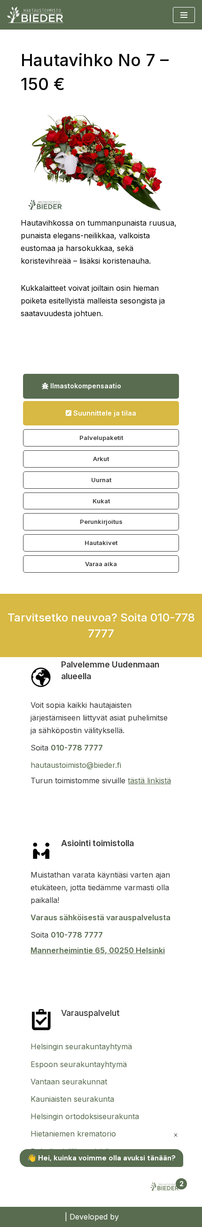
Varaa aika (101, 564)
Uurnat (101, 480)
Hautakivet (101, 542)
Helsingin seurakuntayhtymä (81, 1046)
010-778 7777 (77, 747)
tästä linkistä (149, 780)
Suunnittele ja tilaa (103, 413)
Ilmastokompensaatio (84, 386)
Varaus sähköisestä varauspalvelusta (101, 917)
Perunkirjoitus (101, 521)
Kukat (101, 501)
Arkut (101, 458)
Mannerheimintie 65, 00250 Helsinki (98, 950)
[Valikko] (184, 15)
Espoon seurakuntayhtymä (79, 1064)
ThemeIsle (139, 1216)
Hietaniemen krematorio (73, 1133)
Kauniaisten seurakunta (72, 1099)
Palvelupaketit (101, 437)
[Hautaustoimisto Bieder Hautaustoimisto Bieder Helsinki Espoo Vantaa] (35, 15)
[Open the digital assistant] (166, 1188)
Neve (53, 1216)
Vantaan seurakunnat (69, 1081)
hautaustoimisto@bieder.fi (76, 765)
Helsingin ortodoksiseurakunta (85, 1116)
